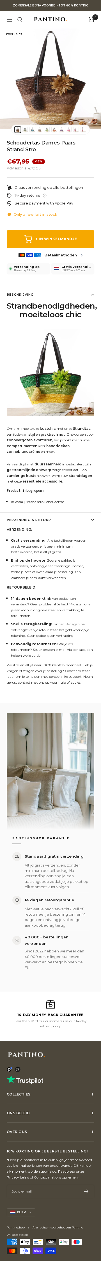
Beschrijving (20, 295)
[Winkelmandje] (91, 19)
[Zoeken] (19, 19)
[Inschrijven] (86, 1191)
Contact (40, 1177)
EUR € (21, 1212)
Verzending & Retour (29, 520)
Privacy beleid (18, 1177)
